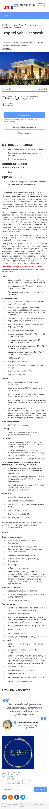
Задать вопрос (24, 133)
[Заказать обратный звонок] (16, 7)
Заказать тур (24, 115)
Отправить (40, 789)
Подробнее (6, 48)
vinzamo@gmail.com (19, 783)
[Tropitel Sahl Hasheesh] (24, 68)
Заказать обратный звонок (24, 127)
